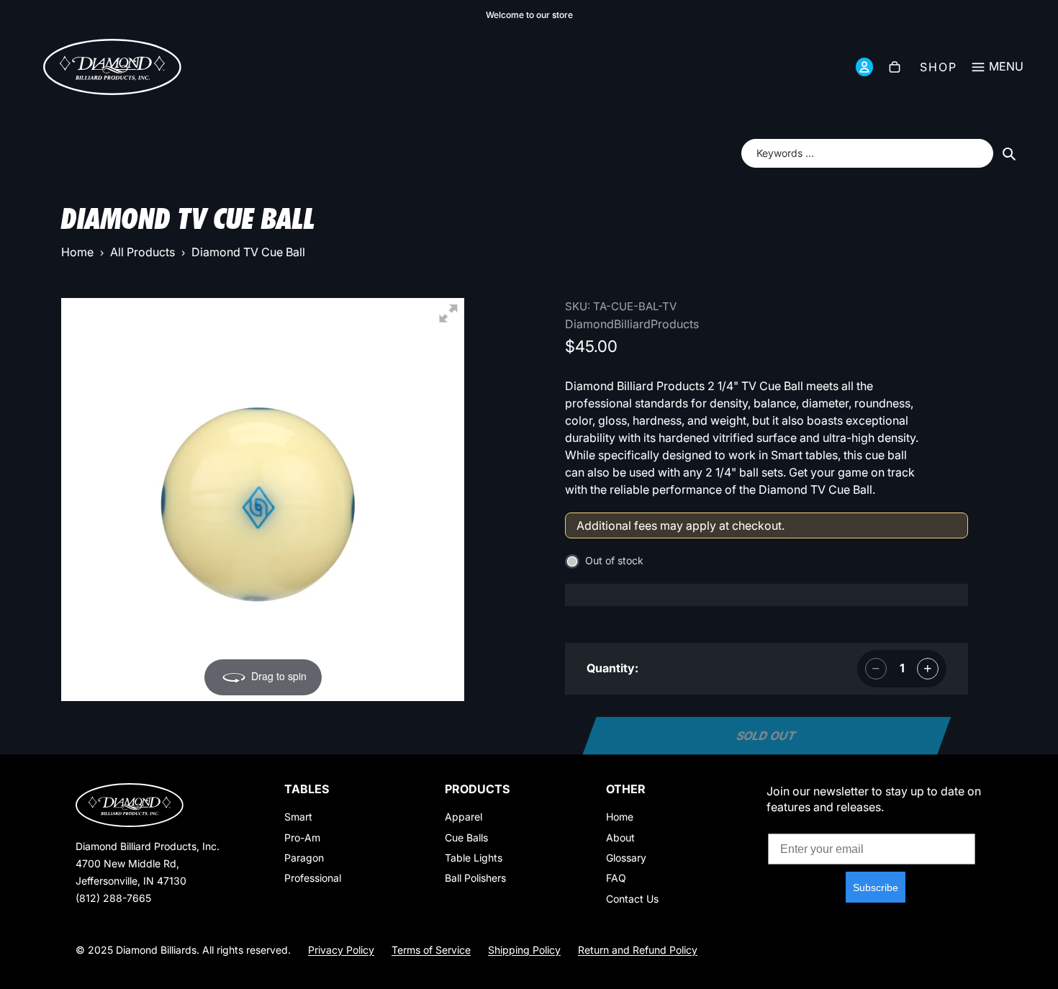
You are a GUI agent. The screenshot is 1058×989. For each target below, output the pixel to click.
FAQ (616, 878)
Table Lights (473, 858)
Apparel (463, 816)
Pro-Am (302, 837)
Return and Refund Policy (637, 950)
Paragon (304, 858)
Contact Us (632, 899)
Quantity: (612, 668)
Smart (298, 816)
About (620, 837)
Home (77, 252)
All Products (142, 252)
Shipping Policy (524, 950)
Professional (312, 878)
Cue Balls (466, 837)
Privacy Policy (341, 950)
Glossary (626, 858)
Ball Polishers (475, 878)
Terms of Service (431, 950)
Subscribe (875, 887)
